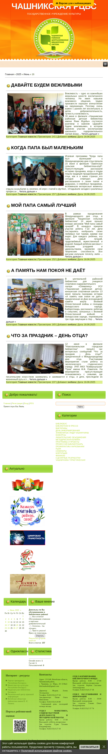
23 (6, 628)
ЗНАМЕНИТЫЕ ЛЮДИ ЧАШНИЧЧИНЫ (72, 433)
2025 (18, 74)
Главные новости (27, 136)
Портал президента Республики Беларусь (17, 682)
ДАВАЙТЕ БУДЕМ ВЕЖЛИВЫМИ (46, 85)
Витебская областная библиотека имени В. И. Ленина (18, 701)
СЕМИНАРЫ (61, 451)
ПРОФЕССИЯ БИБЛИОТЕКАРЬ (69, 444)
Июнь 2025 (14, 610)
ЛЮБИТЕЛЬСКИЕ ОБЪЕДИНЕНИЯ (71, 437)
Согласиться (89, 747)
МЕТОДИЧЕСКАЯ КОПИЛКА (68, 440)
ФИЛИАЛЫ (60, 456)
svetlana (72, 136)
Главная (9, 74)
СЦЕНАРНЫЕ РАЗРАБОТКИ (68, 458)
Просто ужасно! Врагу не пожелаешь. (38, 632)
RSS (32, 403)
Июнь (26, 74)
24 (9, 628)
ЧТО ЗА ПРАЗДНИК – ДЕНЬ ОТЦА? (49, 335)
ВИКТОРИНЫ (61, 428)
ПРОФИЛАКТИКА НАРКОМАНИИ (70, 447)
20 (17, 625)
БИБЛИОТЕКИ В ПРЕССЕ (67, 426)
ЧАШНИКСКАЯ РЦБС (54, 6)
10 (9, 622)
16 (6, 625)
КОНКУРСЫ (61, 435)
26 (14, 628)
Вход (26, 403)
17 (9, 625)
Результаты (34, 638)
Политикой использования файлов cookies (46, 750)
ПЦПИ (58, 449)
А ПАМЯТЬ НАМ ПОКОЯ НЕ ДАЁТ (48, 270)
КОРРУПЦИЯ (61, 453)
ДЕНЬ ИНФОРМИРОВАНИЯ (68, 431)
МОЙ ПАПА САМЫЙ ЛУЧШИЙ (43, 205)
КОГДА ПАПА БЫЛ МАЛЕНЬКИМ (47, 147)
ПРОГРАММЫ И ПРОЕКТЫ (67, 442)
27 (17, 628)
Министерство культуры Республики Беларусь (18, 686)
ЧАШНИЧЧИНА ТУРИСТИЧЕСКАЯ (70, 460)
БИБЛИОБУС (61, 424)
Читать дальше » (90, 134)
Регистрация (17, 403)
